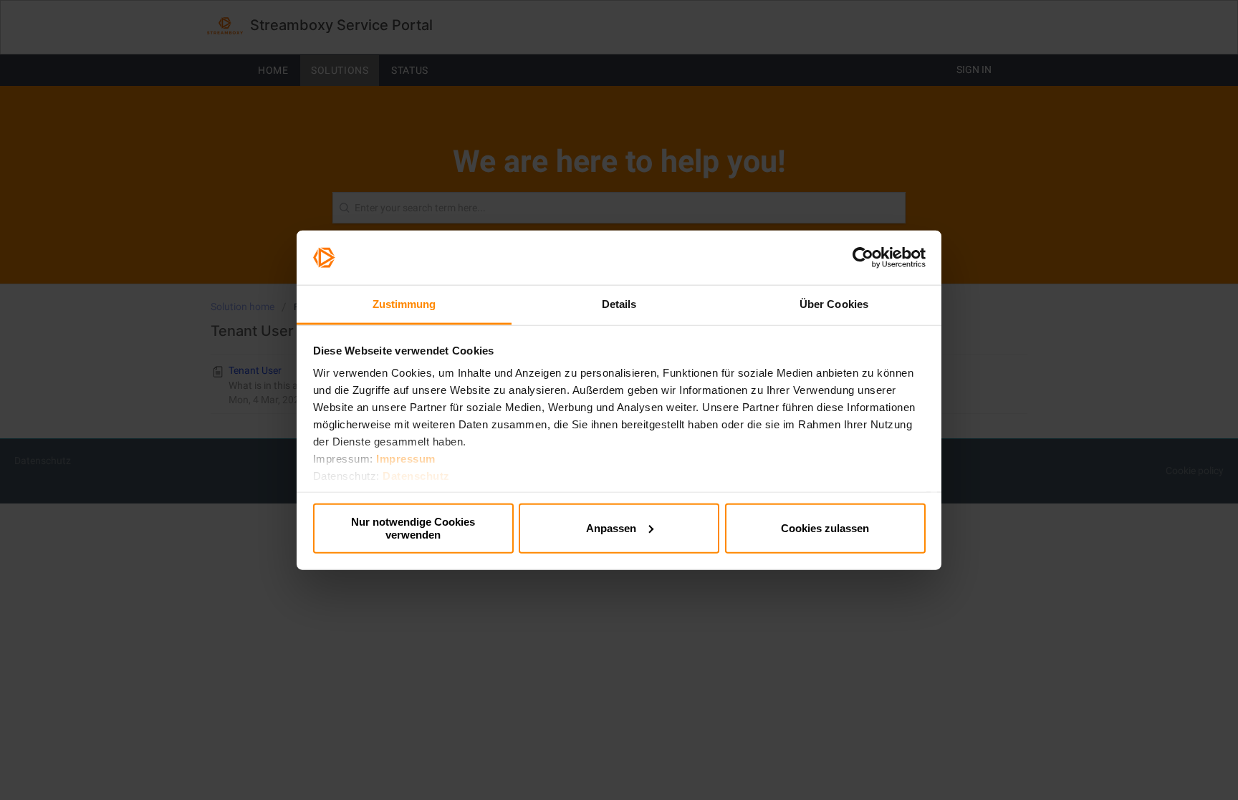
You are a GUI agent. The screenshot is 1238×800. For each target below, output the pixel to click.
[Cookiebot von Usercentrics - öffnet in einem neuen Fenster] (863, 258)
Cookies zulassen (825, 527)
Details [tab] (619, 304)
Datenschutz (416, 476)
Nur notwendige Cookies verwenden (413, 527)
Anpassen (611, 527)
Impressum (406, 459)
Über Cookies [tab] (834, 304)
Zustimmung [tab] (404, 304)
